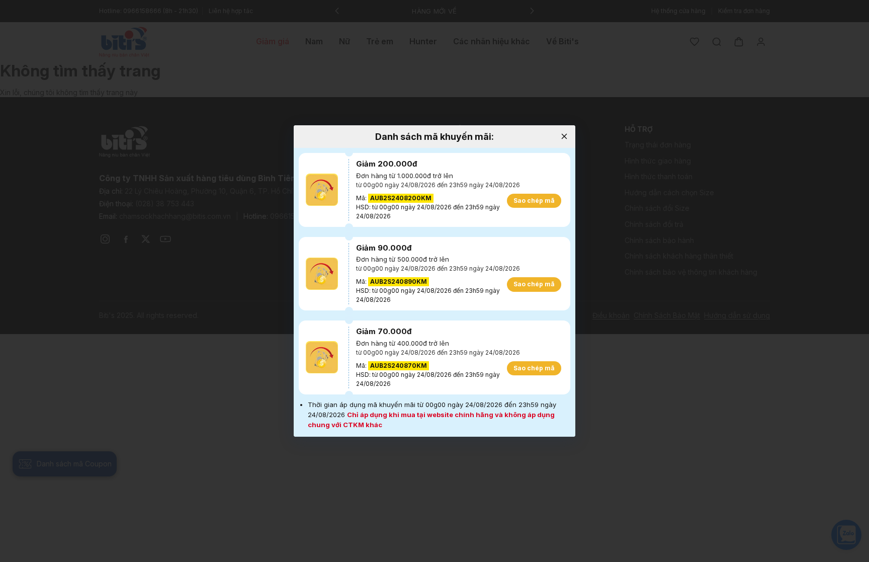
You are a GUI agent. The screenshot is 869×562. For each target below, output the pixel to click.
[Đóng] (564, 136)
